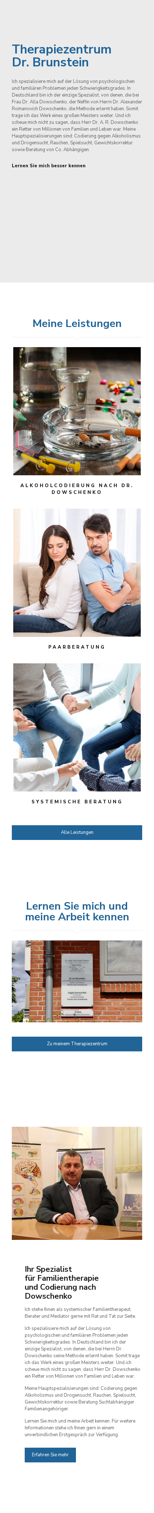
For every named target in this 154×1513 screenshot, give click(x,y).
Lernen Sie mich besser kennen (49, 166)
